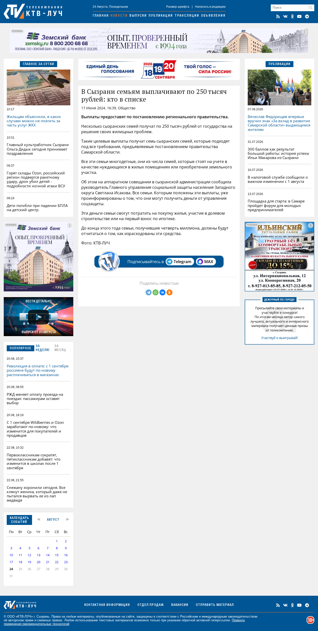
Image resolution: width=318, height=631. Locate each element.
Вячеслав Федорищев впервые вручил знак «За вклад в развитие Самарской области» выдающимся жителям (279, 123)
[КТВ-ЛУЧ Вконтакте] (285, 16)
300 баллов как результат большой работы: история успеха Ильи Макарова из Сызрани (278, 153)
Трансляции (187, 16)
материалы (85, 616)
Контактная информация (107, 605)
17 (11, 562)
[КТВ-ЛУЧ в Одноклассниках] (292, 16)
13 (38, 555)
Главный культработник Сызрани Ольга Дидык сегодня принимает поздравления (38, 149)
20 (38, 562)
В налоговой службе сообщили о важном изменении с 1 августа (278, 179)
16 (66, 555)
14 (47, 555)
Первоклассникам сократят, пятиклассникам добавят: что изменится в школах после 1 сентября (33, 461)
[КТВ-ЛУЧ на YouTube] (299, 16)
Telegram (182, 261)
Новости (119, 16)
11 (20, 555)
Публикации (161, 16)
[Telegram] (149, 292)
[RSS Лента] (278, 16)
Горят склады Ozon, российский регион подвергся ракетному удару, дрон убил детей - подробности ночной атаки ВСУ (36, 179)
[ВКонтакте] (162, 292)
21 (47, 562)
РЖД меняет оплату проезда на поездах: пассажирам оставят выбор (35, 398)
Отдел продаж (150, 605)
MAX (208, 261)
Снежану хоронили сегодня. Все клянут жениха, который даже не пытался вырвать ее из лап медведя (37, 494)
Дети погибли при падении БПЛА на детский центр (37, 207)
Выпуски (138, 16)
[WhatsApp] (156, 292)
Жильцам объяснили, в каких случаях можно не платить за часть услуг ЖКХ (34, 121)
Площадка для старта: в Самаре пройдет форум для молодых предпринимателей (276, 205)
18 (20, 562)
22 (56, 562)
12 (29, 555)
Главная (101, 16)
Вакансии (179, 605)
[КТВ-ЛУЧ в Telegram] (307, 16)
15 (56, 555)
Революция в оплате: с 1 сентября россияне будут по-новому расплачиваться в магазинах (37, 370)
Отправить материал (215, 605)
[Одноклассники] (169, 292)
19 (29, 562)
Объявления (213, 16)
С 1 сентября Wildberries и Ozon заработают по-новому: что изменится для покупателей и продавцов (35, 429)
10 (11, 555)
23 (66, 562)
